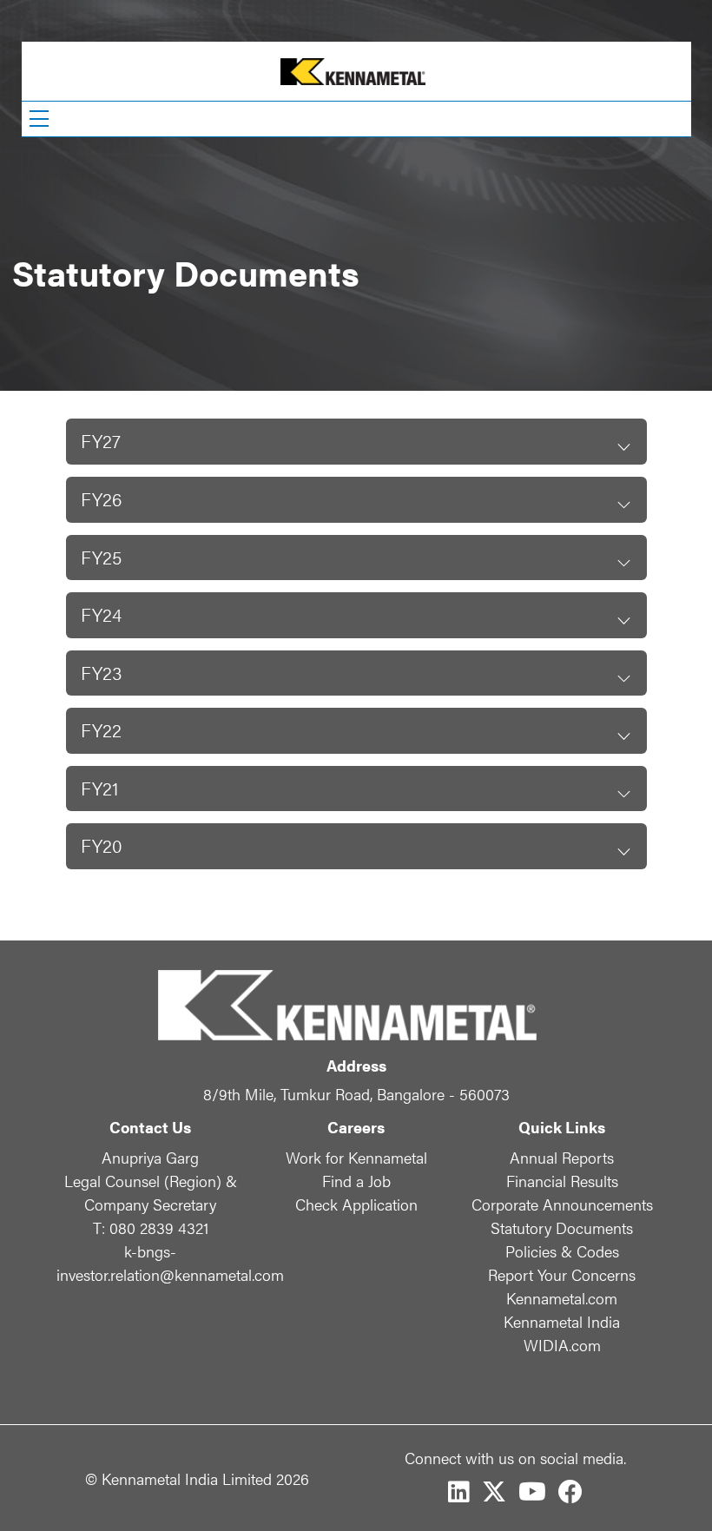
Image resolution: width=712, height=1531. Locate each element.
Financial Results (562, 1180)
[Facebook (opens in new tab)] (570, 1491)
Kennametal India (562, 1321)
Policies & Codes (562, 1251)
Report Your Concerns (562, 1274)
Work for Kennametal (356, 1157)
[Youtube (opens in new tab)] (532, 1491)
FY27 (101, 440)
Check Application (356, 1204)
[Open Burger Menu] (39, 119)
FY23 (101, 672)
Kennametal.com (561, 1298)
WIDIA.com (562, 1345)
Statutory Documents (562, 1227)
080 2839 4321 (150, 1227)
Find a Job (356, 1180)
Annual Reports (562, 1157)
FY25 (101, 557)
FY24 (101, 614)
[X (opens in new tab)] (494, 1491)
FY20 (101, 845)
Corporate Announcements (562, 1204)
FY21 (99, 788)
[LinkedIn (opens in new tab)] (459, 1491)
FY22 (101, 729)
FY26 (101, 498)
